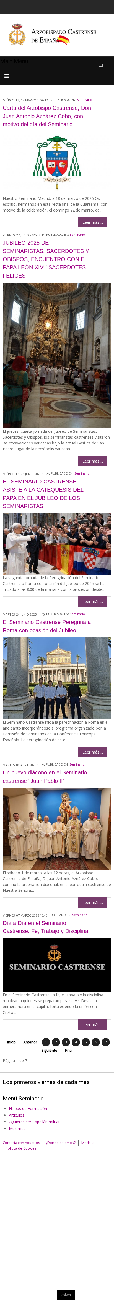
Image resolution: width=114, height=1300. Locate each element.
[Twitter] (77, 6)
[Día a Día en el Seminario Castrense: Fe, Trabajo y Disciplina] (57, 964)
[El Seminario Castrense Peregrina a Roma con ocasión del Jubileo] (57, 678)
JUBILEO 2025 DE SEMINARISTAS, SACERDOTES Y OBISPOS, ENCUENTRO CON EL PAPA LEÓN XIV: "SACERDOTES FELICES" (46, 259)
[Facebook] (67, 6)
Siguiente (49, 1050)
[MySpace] (109, 6)
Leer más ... (92, 222)
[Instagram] (98, 6)
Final (68, 1050)
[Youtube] (88, 6)
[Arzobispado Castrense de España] (57, 35)
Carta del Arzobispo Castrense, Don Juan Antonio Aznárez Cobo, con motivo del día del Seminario (47, 116)
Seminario (84, 100)
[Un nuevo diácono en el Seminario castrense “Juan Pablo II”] (57, 828)
